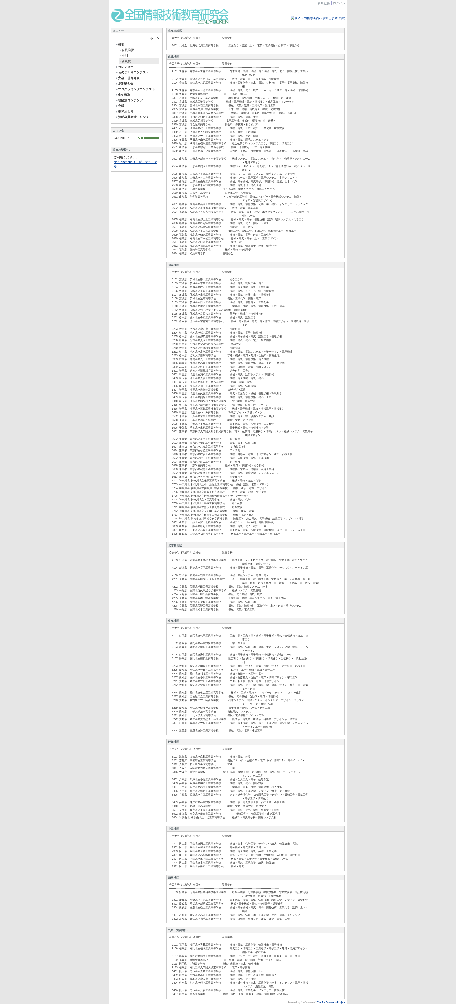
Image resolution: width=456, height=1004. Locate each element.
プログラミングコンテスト (136, 89)
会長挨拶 (128, 50)
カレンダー (125, 67)
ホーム (154, 38)
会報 (121, 106)
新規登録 (324, 3)
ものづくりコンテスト (133, 72)
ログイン (339, 3)
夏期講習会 (125, 83)
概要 (121, 44)
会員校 (126, 61)
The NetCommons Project (331, 1002)
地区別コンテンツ (130, 100)
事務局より (125, 111)
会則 (125, 55)
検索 (341, 18)
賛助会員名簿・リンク (133, 117)
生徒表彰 (124, 94)
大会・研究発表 (129, 78)
